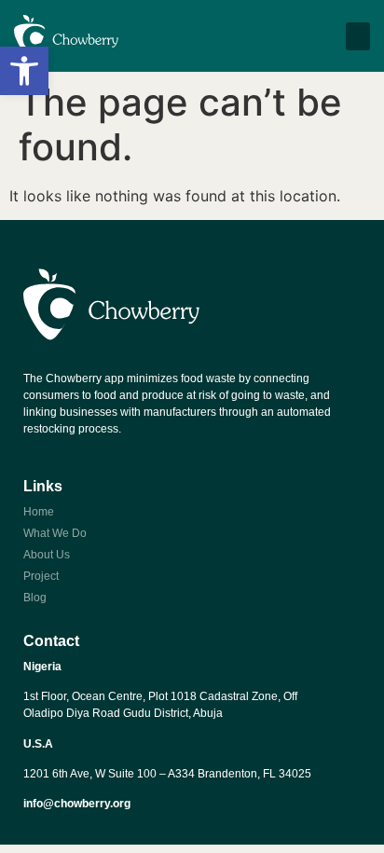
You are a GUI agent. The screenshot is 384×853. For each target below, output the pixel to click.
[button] (24, 71)
